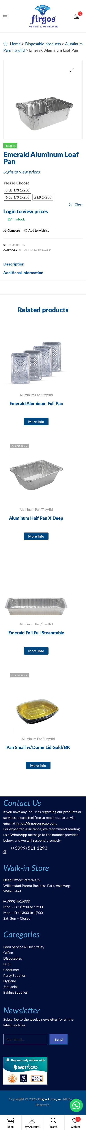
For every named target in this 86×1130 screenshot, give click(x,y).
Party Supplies (14, 975)
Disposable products (43, 43)
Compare (13, 230)
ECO (7, 964)
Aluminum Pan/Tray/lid (35, 250)
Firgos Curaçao (49, 1098)
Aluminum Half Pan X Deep (36, 518)
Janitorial (10, 986)
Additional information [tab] (23, 272)
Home (15, 43)
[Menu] (8, 16)
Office (8, 952)
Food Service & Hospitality (23, 946)
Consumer (11, 969)
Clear (79, 204)
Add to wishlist (38, 230)
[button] (72, 70)
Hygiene (9, 980)
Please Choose (17, 183)
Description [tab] (13, 264)
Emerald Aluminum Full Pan (36, 403)
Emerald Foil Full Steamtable (36, 633)
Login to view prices (21, 172)
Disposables (12, 958)
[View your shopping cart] (76, 16)
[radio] (17, 197)
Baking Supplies (15, 992)
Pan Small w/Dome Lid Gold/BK (38, 747)
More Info (36, 421)
